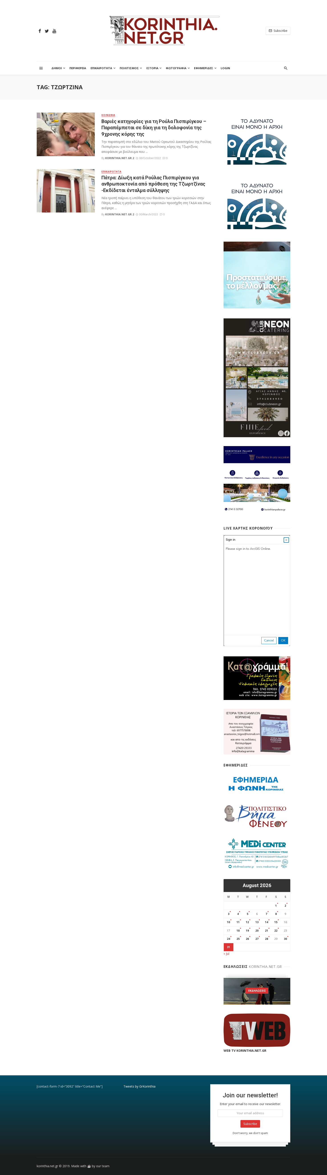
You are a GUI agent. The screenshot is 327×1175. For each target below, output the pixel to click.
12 (247, 922)
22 (275, 930)
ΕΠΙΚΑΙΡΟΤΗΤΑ (101, 68)
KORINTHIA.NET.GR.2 (119, 158)
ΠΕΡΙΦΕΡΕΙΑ (77, 68)
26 (247, 939)
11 (238, 922)
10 (228, 922)
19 (247, 930)
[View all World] (257, 991)
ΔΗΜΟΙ (56, 68)
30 (285, 939)
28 (266, 939)
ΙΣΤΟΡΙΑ (152, 68)
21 (266, 930)
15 (275, 922)
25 (238, 939)
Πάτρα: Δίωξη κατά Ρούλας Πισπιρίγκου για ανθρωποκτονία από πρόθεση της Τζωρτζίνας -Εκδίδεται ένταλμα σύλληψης (153, 184)
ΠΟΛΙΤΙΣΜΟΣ (129, 68)
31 (228, 947)
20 (256, 930)
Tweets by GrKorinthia (139, 1086)
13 (256, 922)
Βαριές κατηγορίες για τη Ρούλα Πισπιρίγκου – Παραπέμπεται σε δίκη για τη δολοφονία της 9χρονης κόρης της (153, 128)
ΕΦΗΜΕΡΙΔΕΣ (203, 68)
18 (238, 930)
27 (256, 939)
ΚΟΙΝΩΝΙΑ (108, 115)
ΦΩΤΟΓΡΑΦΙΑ (176, 68)
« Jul (226, 953)
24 (228, 939)
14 (266, 922)
